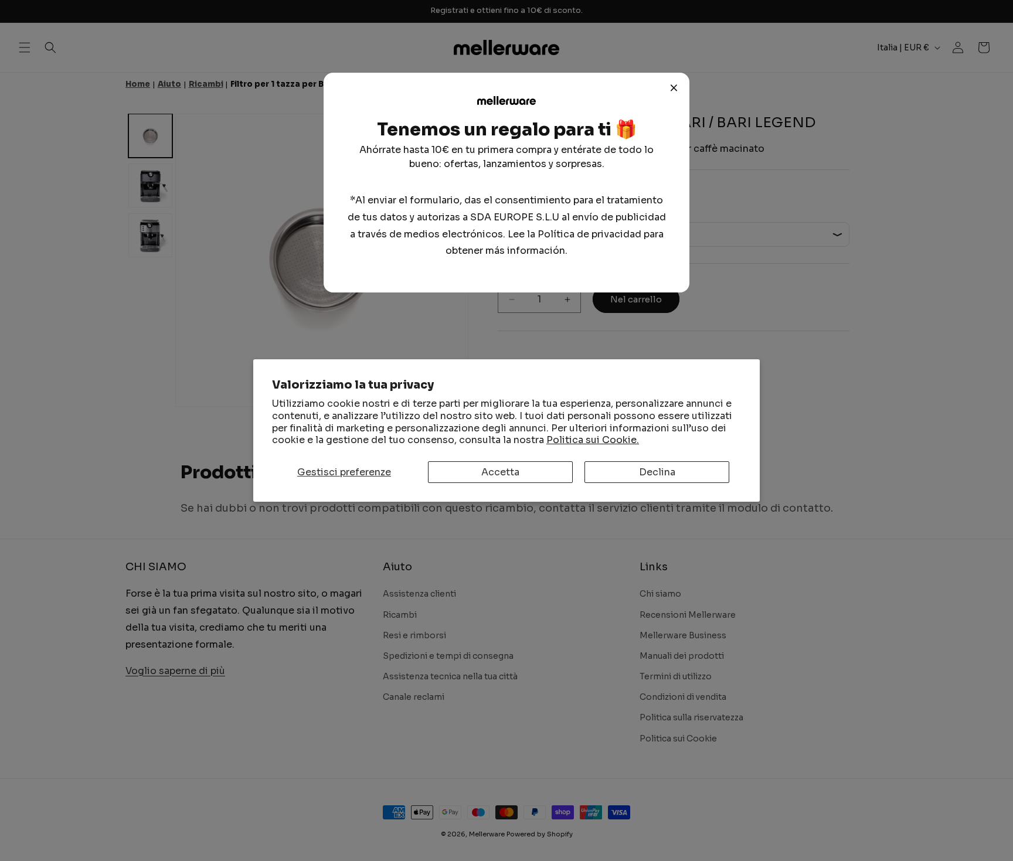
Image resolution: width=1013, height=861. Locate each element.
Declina (657, 472)
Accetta (500, 472)
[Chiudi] (674, 88)
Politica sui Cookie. (592, 440)
